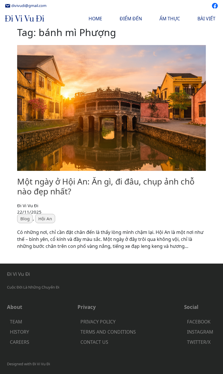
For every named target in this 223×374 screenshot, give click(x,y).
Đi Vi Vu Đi (24, 19)
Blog (25, 218)
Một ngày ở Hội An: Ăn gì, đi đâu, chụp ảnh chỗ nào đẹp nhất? (106, 186)
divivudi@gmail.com (28, 5)
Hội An (45, 218)
